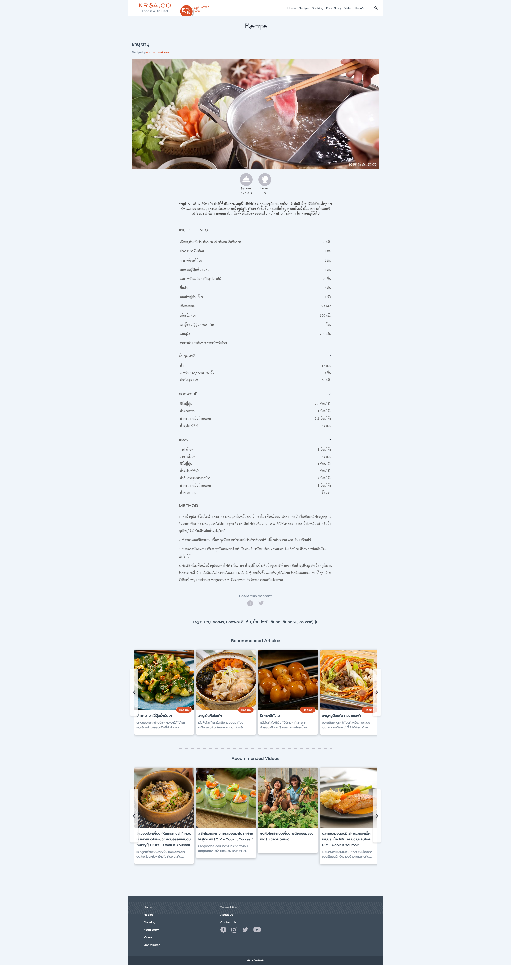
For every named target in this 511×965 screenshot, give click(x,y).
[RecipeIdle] (195, 9)
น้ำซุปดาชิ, (262, 622)
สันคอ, (277, 622)
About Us (226, 914)
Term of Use (228, 907)
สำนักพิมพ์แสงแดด (157, 52)
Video (148, 937)
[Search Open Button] (376, 8)
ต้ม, (249, 622)
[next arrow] (377, 692)
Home (148, 907)
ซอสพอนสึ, (236, 622)
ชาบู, (208, 622)
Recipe (148, 914)
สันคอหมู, (291, 622)
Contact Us (228, 922)
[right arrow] (134, 692)
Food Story (151, 929)
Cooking (149, 922)
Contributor (152, 944)
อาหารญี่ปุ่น (308, 622)
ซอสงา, (219, 622)
